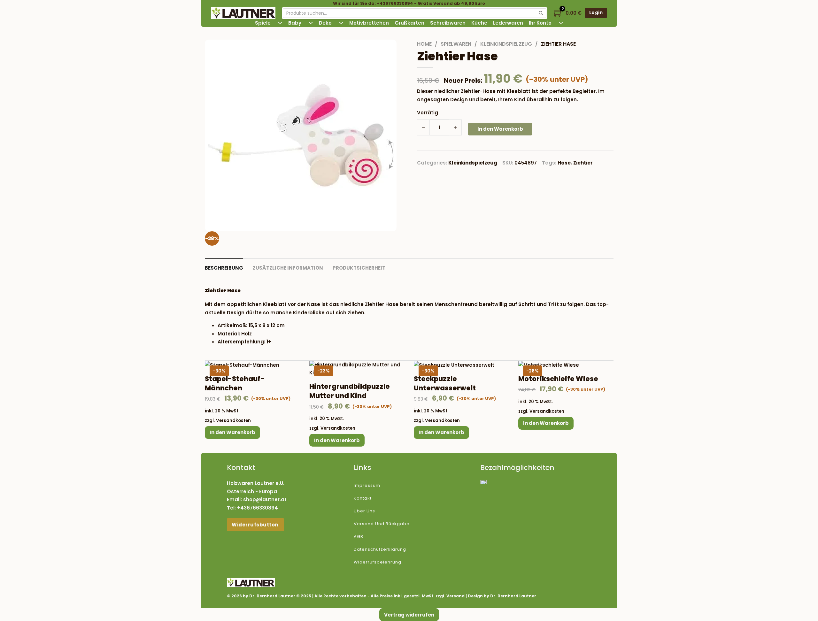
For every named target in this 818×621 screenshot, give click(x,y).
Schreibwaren (448, 22)
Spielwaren (456, 44)
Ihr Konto (540, 22)
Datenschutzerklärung (380, 549)
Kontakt (363, 498)
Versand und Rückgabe (382, 524)
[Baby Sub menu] (310, 22)
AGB (358, 536)
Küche (479, 22)
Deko (325, 22)
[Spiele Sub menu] (280, 22)
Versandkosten (233, 421)
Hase (564, 162)
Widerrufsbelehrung (377, 562)
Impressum (367, 485)
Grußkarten (409, 22)
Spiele (263, 22)
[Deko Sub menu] (341, 22)
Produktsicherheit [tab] (359, 267)
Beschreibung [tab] (224, 267)
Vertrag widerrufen (409, 614)
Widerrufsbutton (255, 524)
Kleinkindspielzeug (506, 44)
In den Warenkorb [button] (232, 432)
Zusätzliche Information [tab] (288, 267)
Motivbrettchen (369, 22)
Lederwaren (508, 22)
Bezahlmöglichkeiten (517, 467)
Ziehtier (583, 162)
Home (424, 44)
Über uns (364, 511)
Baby (294, 22)
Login (596, 13)
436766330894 (259, 507)
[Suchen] (541, 13)
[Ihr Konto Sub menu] (561, 22)
